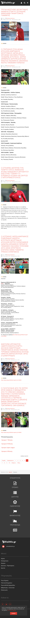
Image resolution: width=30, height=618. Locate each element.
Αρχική (10, 472)
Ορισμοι (3, 563)
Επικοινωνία (4, 590)
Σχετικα (3, 568)
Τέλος (18, 462)
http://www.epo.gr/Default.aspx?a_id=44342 (11, 380)
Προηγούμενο (10, 460)
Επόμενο (14, 462)
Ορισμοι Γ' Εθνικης (6, 440)
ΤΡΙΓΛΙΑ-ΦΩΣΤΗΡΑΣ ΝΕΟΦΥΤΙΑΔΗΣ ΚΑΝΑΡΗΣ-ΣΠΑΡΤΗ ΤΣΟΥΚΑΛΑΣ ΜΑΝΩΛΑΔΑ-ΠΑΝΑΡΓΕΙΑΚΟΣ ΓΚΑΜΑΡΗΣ (14, 12)
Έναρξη (3, 460)
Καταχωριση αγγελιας (6, 616)
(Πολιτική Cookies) (11, 610)
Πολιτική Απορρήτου (6, 583)
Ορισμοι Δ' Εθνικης (6, 451)
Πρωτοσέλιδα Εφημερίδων (8, 585)
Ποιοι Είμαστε (4, 580)
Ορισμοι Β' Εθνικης (7, 444)
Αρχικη (3, 558)
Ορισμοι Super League (8, 447)
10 (9, 462)
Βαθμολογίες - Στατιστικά (7, 587)
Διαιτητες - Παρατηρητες (7, 565)
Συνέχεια (13, 613)
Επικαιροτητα (4, 561)
